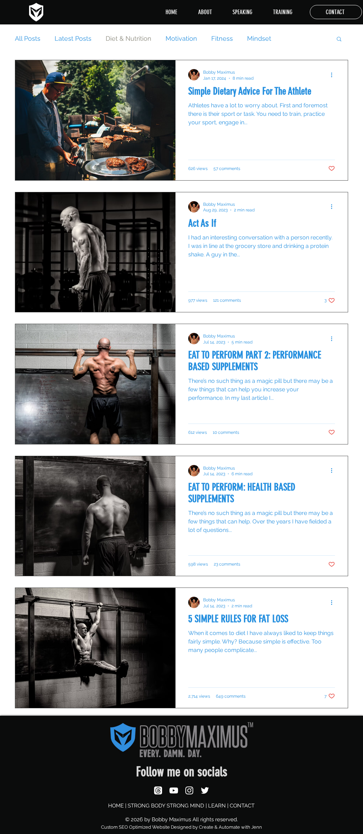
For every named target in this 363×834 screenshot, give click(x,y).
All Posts (27, 38)
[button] (339, 39)
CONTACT (242, 805)
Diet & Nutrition (128, 38)
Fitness (222, 38)
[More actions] (334, 74)
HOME (116, 805)
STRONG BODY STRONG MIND (166, 805)
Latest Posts (73, 38)
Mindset (259, 38)
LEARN (217, 805)
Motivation (181, 38)
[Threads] (158, 790)
